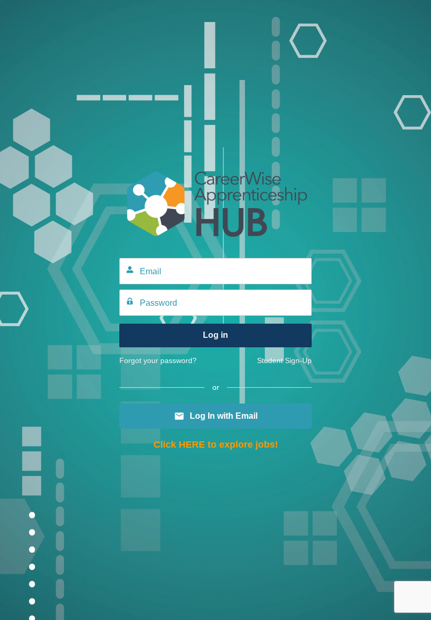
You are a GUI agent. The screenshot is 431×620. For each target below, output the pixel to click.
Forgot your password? (158, 360)
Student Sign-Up (284, 360)
